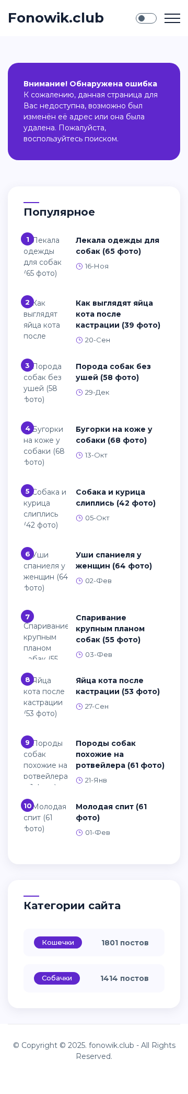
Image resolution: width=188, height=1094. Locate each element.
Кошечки (58, 942)
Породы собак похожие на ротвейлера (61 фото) (120, 754)
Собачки (57, 978)
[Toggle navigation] (172, 18)
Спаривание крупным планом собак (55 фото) (110, 628)
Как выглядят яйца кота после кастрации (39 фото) (118, 314)
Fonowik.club (56, 17)
